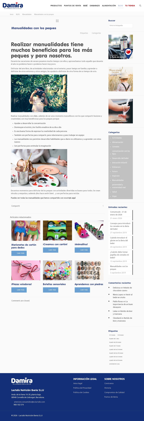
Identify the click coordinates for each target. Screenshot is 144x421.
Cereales (115, 147)
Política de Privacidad (82, 388)
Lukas (115, 311)
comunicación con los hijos (121, 152)
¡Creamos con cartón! (55, 244)
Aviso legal (77, 383)
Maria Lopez (118, 295)
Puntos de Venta (111, 397)
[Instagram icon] (129, 415)
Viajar (114, 196)
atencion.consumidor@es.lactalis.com (29, 402)
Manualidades (27, 14)
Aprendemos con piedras (89, 284)
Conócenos (109, 383)
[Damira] (12, 5)
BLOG (18, 14)
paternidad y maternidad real (119, 186)
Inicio (11, 14)
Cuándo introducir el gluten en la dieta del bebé (119, 240)
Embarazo (116, 167)
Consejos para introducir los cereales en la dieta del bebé (120, 226)
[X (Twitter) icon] (126, 415)
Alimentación (117, 142)
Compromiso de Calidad (114, 393)
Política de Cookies (81, 393)
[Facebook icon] (123, 415)
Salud (114, 192)
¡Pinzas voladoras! (21, 284)
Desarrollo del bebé (120, 158)
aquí (73, 198)
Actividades (117, 138)
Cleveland (117, 318)
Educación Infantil (119, 163)
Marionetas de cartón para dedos (23, 246)
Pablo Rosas (118, 302)
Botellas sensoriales (54, 284)
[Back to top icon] (133, 416)
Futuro (115, 172)
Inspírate (115, 176)
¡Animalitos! (81, 244)
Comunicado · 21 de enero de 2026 (118, 213)
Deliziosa (116, 288)
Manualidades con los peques (44, 14)
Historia (107, 388)
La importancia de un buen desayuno (123, 304)
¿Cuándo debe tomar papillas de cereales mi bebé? (119, 255)
